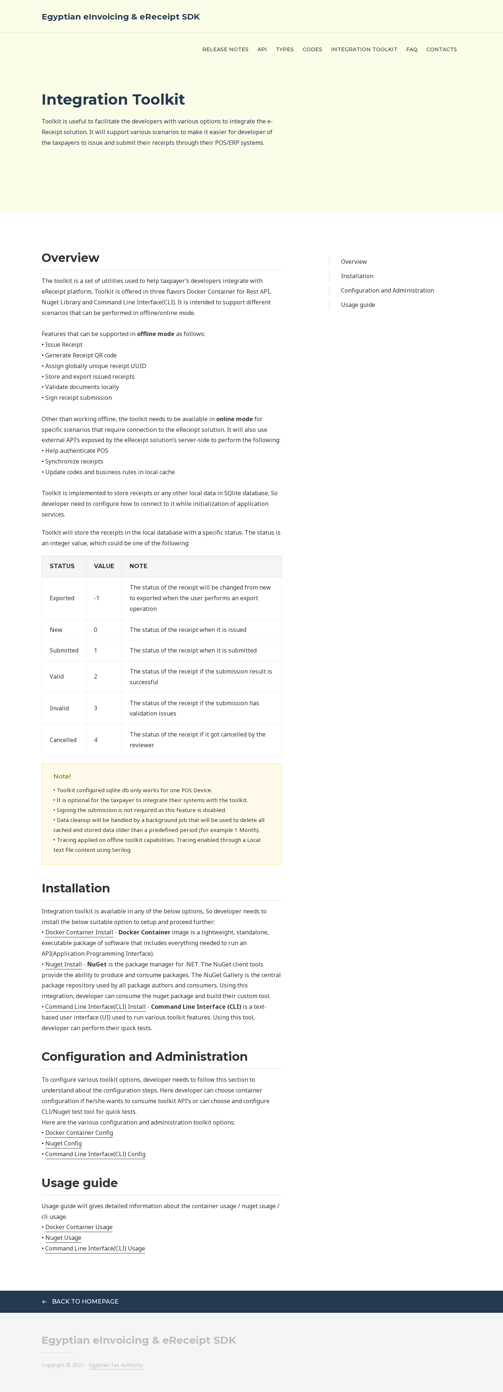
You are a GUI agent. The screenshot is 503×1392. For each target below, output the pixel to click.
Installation (357, 276)
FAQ (412, 49)
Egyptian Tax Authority (116, 1364)
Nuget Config (63, 1143)
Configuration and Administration (387, 290)
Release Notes (225, 49)
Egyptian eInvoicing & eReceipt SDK (121, 16)
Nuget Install (63, 964)
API (262, 49)
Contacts (441, 49)
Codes (312, 49)
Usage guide (358, 305)
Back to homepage (84, 1301)
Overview (354, 262)
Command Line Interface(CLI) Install (95, 1007)
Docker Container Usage (79, 1227)
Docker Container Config (79, 1133)
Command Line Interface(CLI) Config (95, 1154)
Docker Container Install (79, 932)
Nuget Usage (63, 1238)
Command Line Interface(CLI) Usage (95, 1248)
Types (285, 49)
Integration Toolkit (364, 49)
